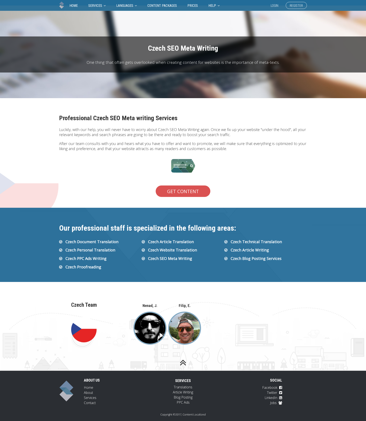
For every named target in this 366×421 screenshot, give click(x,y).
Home (73, 6)
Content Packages (162, 6)
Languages (125, 6)
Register (296, 6)
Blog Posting (183, 397)
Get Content (183, 191)
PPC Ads (183, 402)
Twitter (272, 392)
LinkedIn (271, 397)
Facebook (270, 387)
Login (274, 6)
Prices (192, 6)
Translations (183, 387)
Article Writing (183, 392)
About (88, 392)
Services (95, 6)
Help (212, 6)
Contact (90, 402)
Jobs (273, 402)
